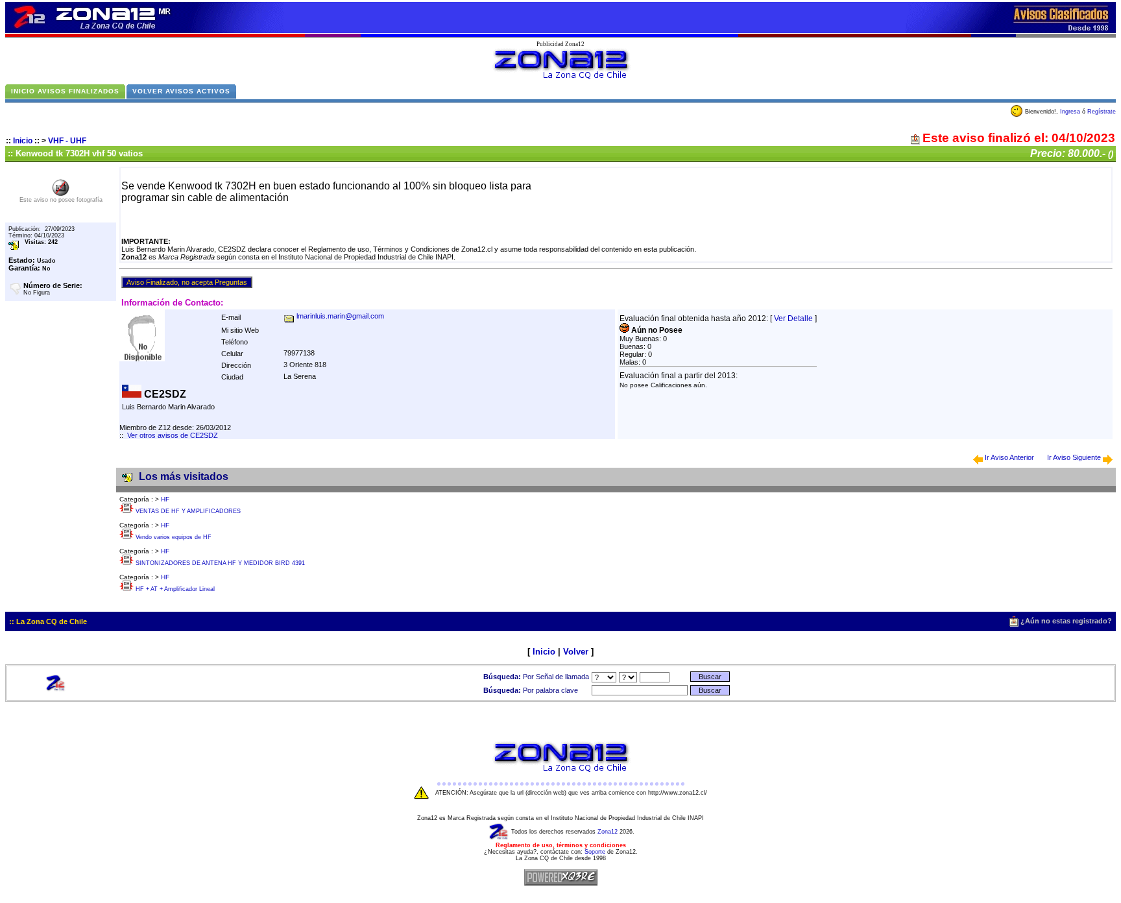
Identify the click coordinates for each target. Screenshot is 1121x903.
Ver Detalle (793, 318)
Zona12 (607, 831)
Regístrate (1101, 111)
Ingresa (1070, 111)
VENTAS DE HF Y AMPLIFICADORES (188, 511)
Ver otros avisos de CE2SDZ (172, 435)
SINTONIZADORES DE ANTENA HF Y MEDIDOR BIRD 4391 (220, 563)
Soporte (595, 852)
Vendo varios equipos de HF (173, 537)
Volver (575, 651)
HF (165, 499)
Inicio (22, 140)
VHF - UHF (67, 140)
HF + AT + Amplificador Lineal (175, 589)
